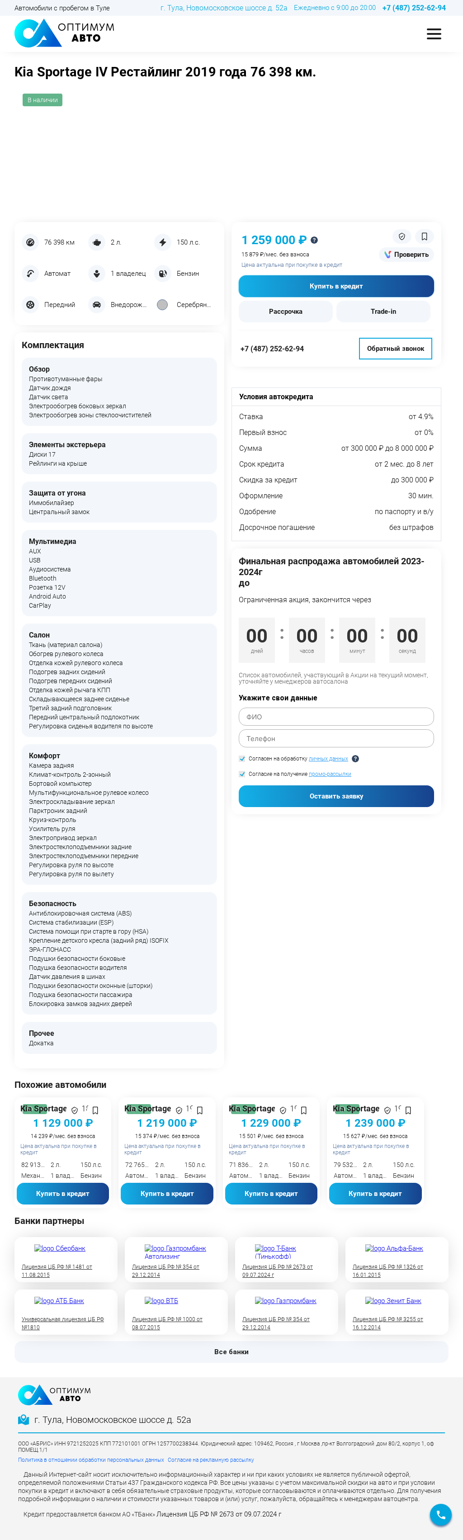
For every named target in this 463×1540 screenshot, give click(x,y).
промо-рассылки (330, 774)
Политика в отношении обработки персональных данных (91, 1460)
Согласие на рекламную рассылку (211, 1460)
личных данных (328, 759)
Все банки (231, 1352)
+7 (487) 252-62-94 (272, 349)
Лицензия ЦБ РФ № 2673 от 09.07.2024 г (218, 1514)
